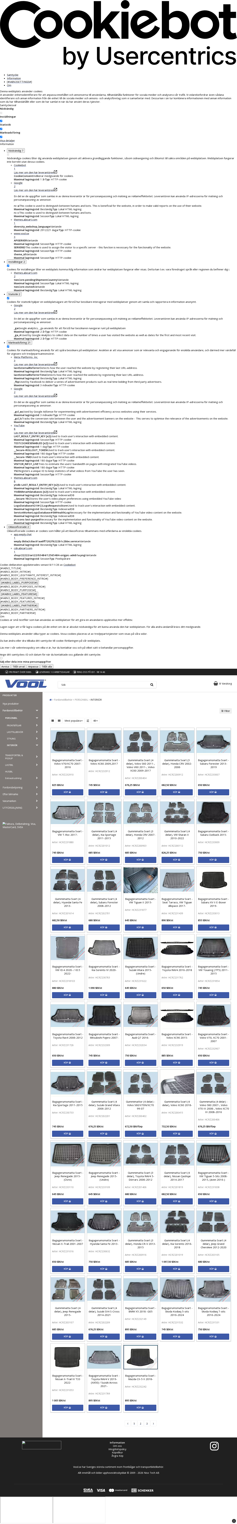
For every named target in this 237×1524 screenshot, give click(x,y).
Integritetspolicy (117, 1449)
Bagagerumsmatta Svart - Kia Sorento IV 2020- (104, 968)
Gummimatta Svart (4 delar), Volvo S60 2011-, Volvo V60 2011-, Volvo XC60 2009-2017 (140, 765)
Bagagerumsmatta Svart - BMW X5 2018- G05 (140, 1309)
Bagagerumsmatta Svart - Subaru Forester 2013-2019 (213, 763)
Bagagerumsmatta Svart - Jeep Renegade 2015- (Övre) (67, 1176)
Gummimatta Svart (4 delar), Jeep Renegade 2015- (67, 1311)
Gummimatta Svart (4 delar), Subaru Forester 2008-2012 (104, 902)
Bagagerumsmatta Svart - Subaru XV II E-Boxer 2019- (213, 902)
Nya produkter (11, 703)
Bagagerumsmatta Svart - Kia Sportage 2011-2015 (67, 1103)
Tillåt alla (47, 666)
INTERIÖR (12, 745)
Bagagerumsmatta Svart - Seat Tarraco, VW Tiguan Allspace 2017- (177, 902)
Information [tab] (14, 78)
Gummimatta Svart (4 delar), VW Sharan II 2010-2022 (177, 834)
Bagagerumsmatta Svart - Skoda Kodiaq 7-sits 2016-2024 (213, 1311)
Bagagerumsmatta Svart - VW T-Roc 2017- (67, 832)
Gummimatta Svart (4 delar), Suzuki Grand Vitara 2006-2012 (104, 1105)
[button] (223, 683)
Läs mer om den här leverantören (34, 172)
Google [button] (18, 184)
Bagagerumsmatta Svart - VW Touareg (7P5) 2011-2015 (213, 970)
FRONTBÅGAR (14, 725)
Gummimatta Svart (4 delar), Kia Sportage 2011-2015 (104, 834)
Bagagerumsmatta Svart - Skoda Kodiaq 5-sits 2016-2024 (177, 1311)
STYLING (11, 738)
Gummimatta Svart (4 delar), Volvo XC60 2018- (177, 1103)
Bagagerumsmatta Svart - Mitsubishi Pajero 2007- (104, 1035)
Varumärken (9, 801)
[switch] (1, 121)
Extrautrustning (13, 778)
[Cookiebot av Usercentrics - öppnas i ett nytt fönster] (118, 68)
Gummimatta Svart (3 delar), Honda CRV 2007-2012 (140, 834)
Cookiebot (70, 564)
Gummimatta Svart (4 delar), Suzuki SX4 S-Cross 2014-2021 (104, 1311)
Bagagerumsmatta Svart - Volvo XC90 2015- (177, 1035)
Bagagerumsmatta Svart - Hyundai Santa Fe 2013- (104, 1242)
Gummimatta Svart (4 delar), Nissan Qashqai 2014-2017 (177, 1176)
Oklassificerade (18, 527)
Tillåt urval (18, 666)
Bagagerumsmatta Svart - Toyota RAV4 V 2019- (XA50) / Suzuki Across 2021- (104, 1381)
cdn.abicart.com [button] (23, 549)
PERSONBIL (11, 718)
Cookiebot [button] (20, 166)
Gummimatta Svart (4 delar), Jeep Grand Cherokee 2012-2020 (213, 1244)
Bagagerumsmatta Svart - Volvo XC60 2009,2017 (104, 761)
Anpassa (33, 666)
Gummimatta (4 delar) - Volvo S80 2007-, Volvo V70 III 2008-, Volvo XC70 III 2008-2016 (213, 1107)
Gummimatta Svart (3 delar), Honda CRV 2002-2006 (177, 763)
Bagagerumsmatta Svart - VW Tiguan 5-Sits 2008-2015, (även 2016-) (213, 1176)
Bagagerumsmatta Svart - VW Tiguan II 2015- (140, 900)
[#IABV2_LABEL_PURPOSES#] (19, 582)
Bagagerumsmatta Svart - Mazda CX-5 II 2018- (140, 1377)
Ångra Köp (117, 1455)
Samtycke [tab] (12, 74)
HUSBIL (9, 771)
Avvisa (5, 666)
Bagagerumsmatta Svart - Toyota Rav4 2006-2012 (67, 1035)
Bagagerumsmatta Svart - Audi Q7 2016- (140, 1035)
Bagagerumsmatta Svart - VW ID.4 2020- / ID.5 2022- (67, 970)
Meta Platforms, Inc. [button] (26, 358)
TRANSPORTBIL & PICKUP (14, 757)
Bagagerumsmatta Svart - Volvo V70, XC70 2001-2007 (213, 1037)
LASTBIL (9, 765)
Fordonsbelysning (12, 787)
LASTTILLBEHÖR (15, 732)
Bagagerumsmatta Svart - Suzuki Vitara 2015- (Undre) (140, 970)
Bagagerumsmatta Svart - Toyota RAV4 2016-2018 (177, 968)
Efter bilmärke (10, 794)
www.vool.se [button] (21, 235)
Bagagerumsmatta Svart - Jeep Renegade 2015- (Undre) (104, 1176)
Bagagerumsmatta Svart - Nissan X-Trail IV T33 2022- (67, 1379)
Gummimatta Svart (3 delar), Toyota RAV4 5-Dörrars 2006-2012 (140, 1176)
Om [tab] (9, 85)
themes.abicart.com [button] (25, 221)
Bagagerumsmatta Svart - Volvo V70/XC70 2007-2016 (67, 763)
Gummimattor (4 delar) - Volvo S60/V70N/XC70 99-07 (140, 1105)
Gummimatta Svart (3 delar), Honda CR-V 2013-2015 (140, 1244)
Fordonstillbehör (13, 710)
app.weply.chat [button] (23, 536)
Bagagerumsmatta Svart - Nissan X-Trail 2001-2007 (67, 1242)
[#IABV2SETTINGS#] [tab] (19, 81)
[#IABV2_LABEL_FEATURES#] (19, 594)
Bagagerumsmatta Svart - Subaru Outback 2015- (213, 832)
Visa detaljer (7, 140)
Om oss (117, 1446)
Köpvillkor (117, 1452)
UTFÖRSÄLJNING (12, 807)
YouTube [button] (19, 427)
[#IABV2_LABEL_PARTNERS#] (19, 605)
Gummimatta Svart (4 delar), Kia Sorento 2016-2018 (177, 1244)
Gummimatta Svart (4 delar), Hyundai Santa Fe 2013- (67, 902)
